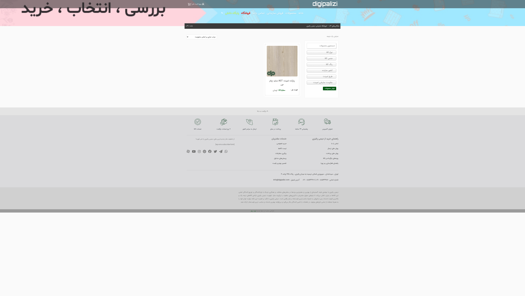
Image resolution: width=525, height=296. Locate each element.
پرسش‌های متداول (280, 158)
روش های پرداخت (332, 153)
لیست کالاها (282, 148)
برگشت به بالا (262, 111)
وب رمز (253, 211)
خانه (191, 26)
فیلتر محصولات (330, 88)
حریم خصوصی (281, 143)
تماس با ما (334, 143)
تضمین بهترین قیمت (279, 163)
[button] (198, 4)
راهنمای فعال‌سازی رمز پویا (329, 163)
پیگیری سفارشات (280, 153)
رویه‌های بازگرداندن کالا (330, 158)
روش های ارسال (333, 148)
